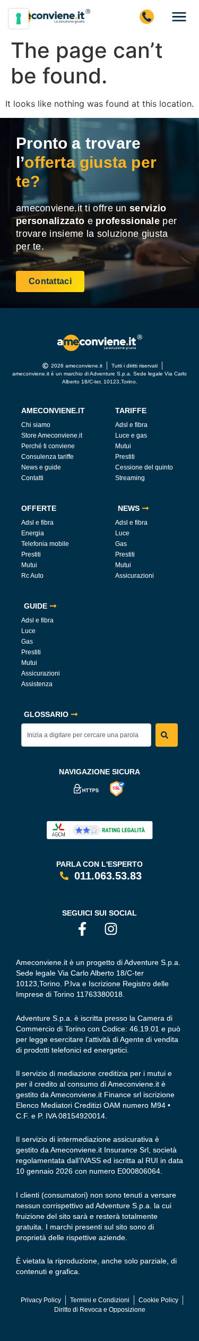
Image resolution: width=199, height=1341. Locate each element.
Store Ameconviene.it (51, 435)
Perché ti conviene (48, 446)
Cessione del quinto (144, 467)
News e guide (41, 467)
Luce (122, 533)
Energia (32, 533)
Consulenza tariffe (47, 456)
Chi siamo (35, 425)
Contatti (32, 478)
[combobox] (86, 735)
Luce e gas (131, 435)
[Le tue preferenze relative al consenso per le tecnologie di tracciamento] (18, 18)
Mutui (123, 446)
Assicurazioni (134, 575)
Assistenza (37, 684)
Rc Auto (32, 575)
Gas (121, 544)
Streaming (130, 478)
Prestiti (125, 456)
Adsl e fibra (131, 425)
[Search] (166, 735)
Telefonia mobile (45, 544)
